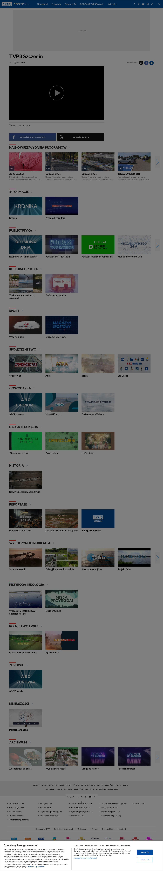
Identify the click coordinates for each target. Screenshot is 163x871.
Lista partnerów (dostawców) (85, 858)
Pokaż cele (144, 859)
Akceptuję (145, 852)
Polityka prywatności (36, 867)
